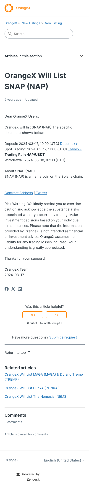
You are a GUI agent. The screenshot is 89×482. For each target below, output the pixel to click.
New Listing (53, 23)
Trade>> (75, 149)
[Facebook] (7, 289)
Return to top (16, 352)
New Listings (31, 23)
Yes (32, 314)
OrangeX (11, 23)
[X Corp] (13, 289)
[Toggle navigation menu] (76, 8)
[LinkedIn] (20, 289)
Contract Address (19, 193)
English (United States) (63, 460)
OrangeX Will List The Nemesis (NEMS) (36, 396)
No (56, 314)
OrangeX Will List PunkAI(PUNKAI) (32, 388)
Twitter (41, 193)
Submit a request (63, 337)
